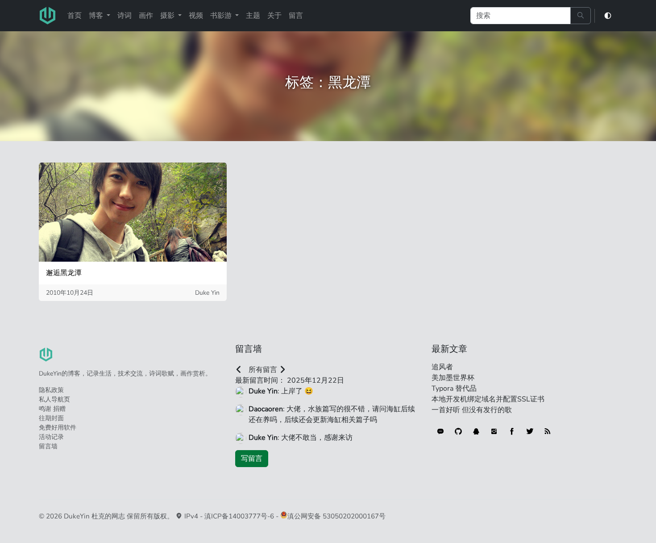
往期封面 (51, 418)
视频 (196, 16)
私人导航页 (54, 399)
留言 (296, 16)
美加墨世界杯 (453, 378)
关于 (274, 16)
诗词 (124, 16)
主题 (253, 16)
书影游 (221, 16)
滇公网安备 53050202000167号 (336, 516)
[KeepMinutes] (440, 431)
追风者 (442, 367)
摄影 (168, 16)
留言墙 (48, 446)
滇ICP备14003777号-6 (239, 516)
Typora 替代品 (454, 388)
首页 (74, 16)
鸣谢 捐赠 (52, 409)
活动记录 (51, 437)
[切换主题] (607, 16)
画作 (146, 16)
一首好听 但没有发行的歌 (472, 410)
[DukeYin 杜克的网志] (48, 15)
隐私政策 (51, 390)
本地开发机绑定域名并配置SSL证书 (488, 399)
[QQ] (476, 431)
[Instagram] (494, 431)
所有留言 (263, 370)
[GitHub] (458, 431)
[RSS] (547, 431)
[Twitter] (530, 431)
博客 (97, 16)
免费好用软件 (57, 427)
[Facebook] (512, 431)
